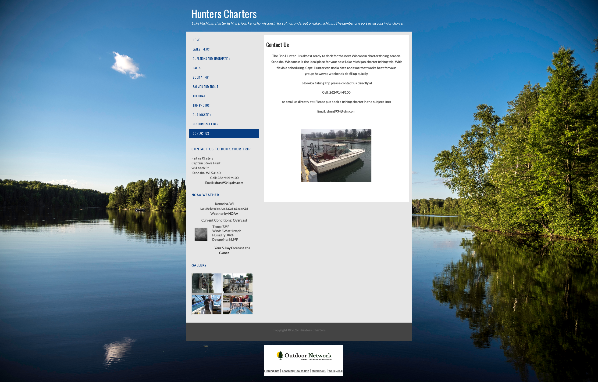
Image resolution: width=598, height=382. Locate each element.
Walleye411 (336, 371)
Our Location (202, 114)
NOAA (233, 213)
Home (196, 39)
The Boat (199, 95)
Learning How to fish (295, 371)
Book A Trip (201, 77)
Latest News (201, 49)
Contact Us (201, 133)
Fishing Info (271, 371)
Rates (196, 67)
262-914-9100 (339, 92)
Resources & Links (205, 123)
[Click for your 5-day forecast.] (201, 243)
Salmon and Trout (205, 86)
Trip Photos (201, 105)
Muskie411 (319, 371)
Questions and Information (211, 58)
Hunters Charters (224, 13)
